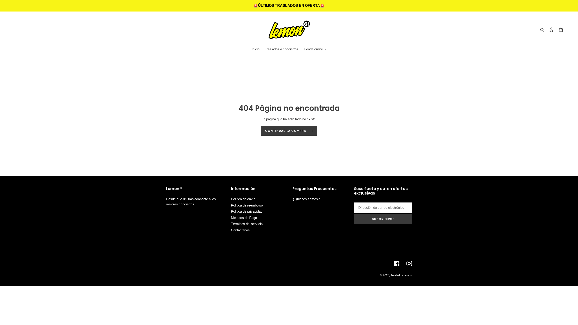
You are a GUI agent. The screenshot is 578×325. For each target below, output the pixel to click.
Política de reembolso (247, 205)
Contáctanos (240, 230)
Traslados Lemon (401, 275)
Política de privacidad (246, 211)
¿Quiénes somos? (306, 199)
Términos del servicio (247, 224)
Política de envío (243, 199)
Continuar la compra (285, 131)
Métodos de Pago (244, 218)
